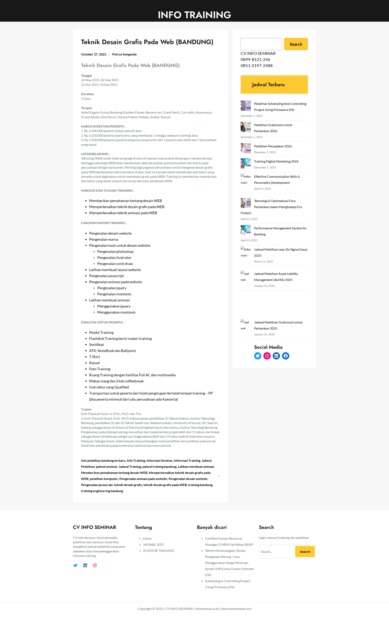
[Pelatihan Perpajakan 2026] (246, 149)
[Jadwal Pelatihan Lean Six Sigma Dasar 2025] (246, 258)
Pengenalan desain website (188, 479)
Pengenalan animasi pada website (143, 479)
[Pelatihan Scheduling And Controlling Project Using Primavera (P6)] (246, 107)
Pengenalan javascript (97, 485)
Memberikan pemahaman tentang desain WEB (114, 472)
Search (296, 44)
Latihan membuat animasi (196, 466)
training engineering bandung (102, 491)
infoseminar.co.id (207, 608)
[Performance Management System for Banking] (246, 231)
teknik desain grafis (128, 485)
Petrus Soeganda (124, 54)
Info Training (136, 460)
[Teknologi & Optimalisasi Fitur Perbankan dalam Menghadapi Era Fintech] (246, 204)
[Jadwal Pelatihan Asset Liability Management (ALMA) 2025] (246, 295)
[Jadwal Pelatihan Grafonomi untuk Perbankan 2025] (246, 343)
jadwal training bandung (159, 466)
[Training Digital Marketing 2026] (246, 164)
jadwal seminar (106, 466)
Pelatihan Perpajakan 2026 (273, 146)
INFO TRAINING (194, 15)
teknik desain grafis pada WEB (165, 485)
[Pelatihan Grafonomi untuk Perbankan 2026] (246, 128)
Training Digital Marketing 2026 (276, 161)
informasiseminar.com (236, 608)
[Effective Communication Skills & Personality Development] (246, 185)
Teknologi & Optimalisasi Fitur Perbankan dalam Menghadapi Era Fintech (271, 207)
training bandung (200, 485)
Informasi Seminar (159, 460)
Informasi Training (187, 460)
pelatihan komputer (104, 479)
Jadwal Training (130, 466)
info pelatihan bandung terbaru (103, 460)
